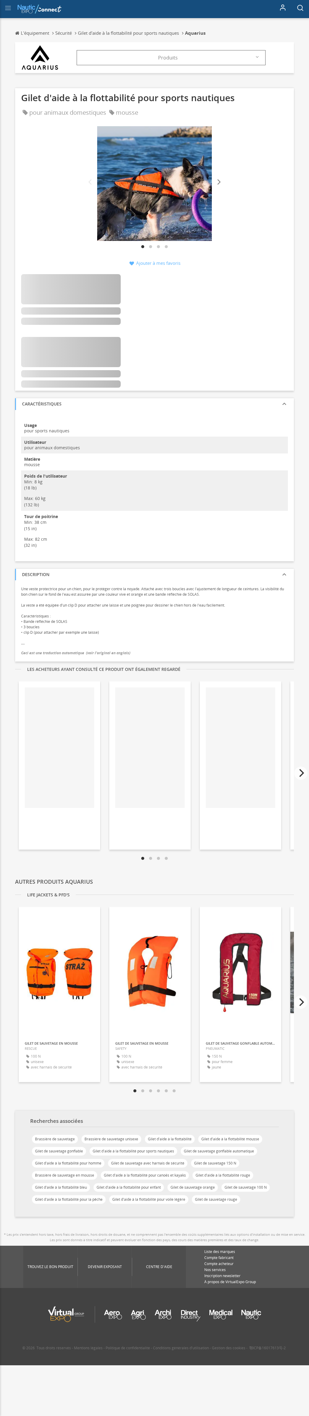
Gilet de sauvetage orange (192, 1187)
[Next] (218, 182)
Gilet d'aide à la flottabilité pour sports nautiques (133, 1151)
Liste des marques (219, 1251)
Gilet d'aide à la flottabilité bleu (61, 1187)
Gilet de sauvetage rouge (216, 1199)
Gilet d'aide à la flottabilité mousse (230, 1139)
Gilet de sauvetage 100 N (246, 1187)
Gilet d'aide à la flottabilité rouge (223, 1175)
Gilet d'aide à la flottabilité (170, 1139)
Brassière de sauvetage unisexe (111, 1139)
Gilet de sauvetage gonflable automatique (219, 1151)
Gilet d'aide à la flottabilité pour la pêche (69, 1199)
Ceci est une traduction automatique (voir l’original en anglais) (75, 652)
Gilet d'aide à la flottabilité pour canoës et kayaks (145, 1175)
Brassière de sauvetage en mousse (64, 1175)
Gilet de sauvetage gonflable (59, 1151)
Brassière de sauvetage (55, 1139)
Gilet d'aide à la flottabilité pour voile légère (148, 1199)
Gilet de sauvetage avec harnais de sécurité (147, 1163)
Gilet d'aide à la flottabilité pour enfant (129, 1187)
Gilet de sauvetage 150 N (215, 1163)
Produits (168, 57)
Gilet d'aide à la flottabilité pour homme (68, 1163)
